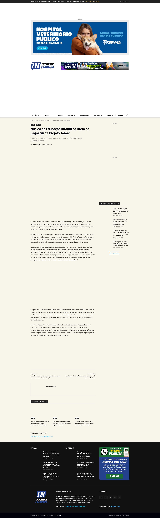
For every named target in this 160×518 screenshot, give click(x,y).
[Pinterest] (61, 149)
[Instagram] (121, 2)
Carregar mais (114, 253)
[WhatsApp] (126, 2)
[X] (123, 2)
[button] (127, 115)
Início (32, 120)
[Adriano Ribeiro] (38, 389)
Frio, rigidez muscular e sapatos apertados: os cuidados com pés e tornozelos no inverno (84, 454)
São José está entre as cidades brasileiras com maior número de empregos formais (62, 423)
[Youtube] (128, 2)
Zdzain (59, 515)
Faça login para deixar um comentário (42, 436)
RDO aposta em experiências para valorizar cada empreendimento (86, 464)
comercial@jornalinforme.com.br (75, 506)
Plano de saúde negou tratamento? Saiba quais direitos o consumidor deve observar (85, 476)
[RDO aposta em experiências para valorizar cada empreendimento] (70, 465)
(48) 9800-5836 (115, 506)
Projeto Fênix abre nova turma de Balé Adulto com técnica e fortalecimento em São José (40, 423)
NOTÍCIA (38, 124)
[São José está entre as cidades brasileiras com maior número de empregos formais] (63, 412)
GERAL (36, 120)
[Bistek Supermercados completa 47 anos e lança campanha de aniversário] (105, 245)
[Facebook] (118, 2)
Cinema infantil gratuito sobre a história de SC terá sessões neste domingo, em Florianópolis (84, 423)
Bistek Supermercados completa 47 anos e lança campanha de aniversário (120, 243)
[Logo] (45, 66)
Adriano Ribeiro (36, 144)
